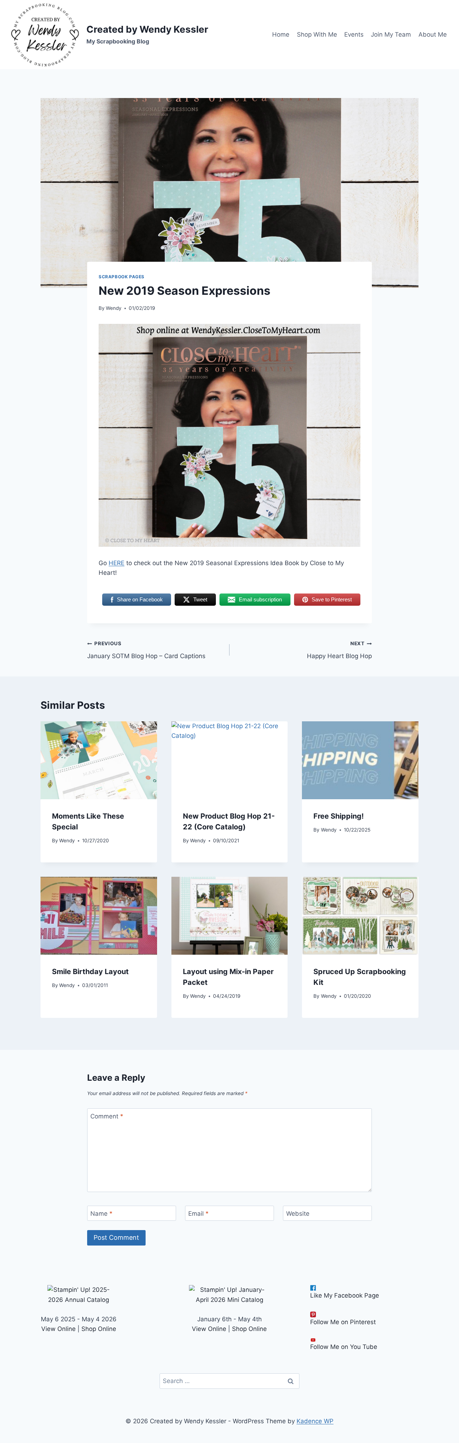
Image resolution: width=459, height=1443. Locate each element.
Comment (106, 1116)
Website (297, 1213)
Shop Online (98, 1328)
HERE (116, 563)
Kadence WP (315, 1421)
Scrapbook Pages (122, 276)
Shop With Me (317, 34)
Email (198, 1213)
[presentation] (99, 760)
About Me (432, 34)
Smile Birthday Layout (90, 971)
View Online (58, 1328)
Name (101, 1213)
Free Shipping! (338, 816)
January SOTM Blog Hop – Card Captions (146, 650)
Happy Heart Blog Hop (339, 650)
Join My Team (391, 34)
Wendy (114, 308)
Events (354, 34)
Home (280, 34)
